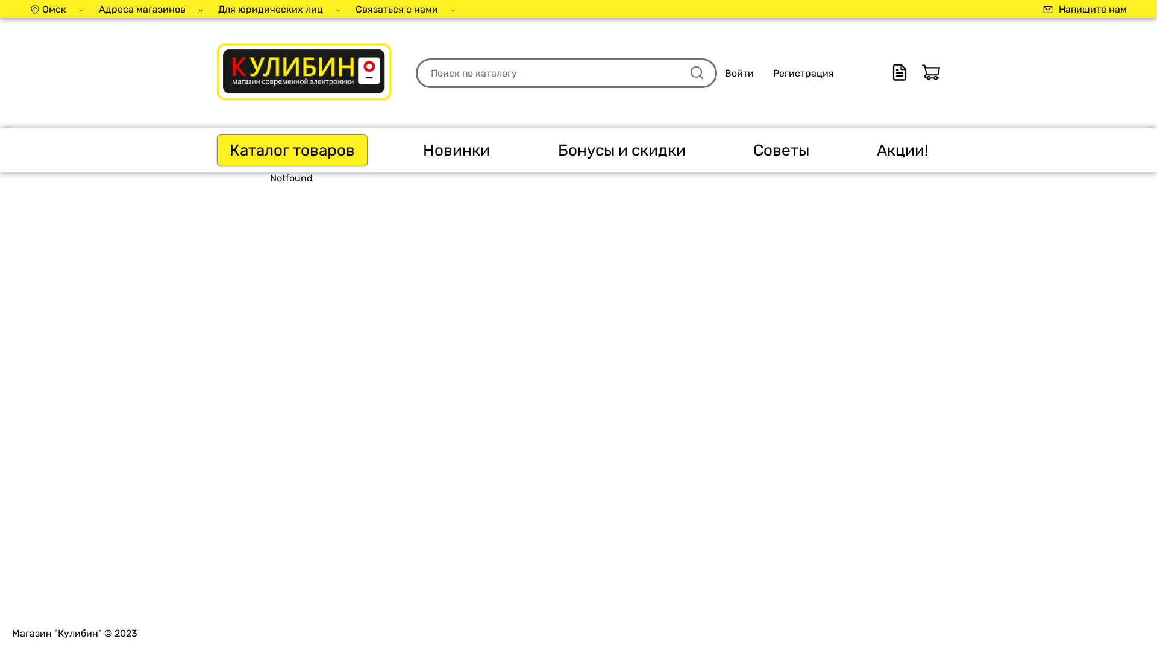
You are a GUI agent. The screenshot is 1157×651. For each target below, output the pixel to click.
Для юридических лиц (270, 9)
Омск (54, 9)
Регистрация (803, 73)
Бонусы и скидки (622, 150)
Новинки (456, 150)
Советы (781, 150)
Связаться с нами (397, 9)
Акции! (902, 150)
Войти (739, 73)
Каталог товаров (292, 150)
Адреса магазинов (142, 9)
